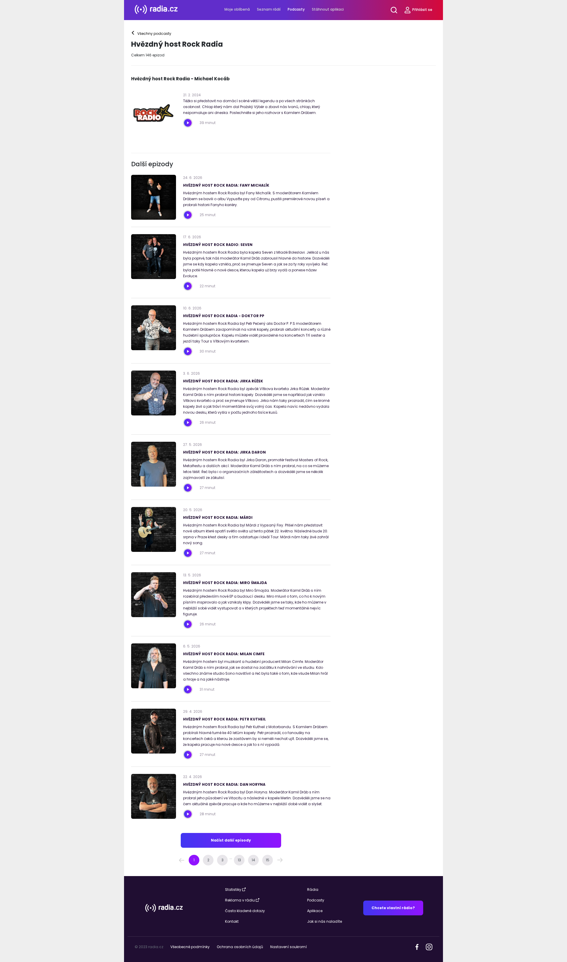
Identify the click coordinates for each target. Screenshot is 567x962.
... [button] (230, 857)
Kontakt (232, 921)
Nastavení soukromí (288, 946)
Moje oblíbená (237, 9)
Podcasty (296, 9)
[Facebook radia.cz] (417, 946)
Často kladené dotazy (245, 910)
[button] (181, 860)
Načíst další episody (231, 840)
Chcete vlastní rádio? (393, 907)
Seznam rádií (269, 9)
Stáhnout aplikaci (328, 9)
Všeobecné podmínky (190, 946)
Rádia (312, 889)
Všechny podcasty (151, 34)
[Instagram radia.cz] (429, 946)
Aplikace (314, 910)
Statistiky (233, 889)
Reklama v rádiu (240, 900)
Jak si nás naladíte (324, 921)
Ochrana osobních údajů (240, 946)
